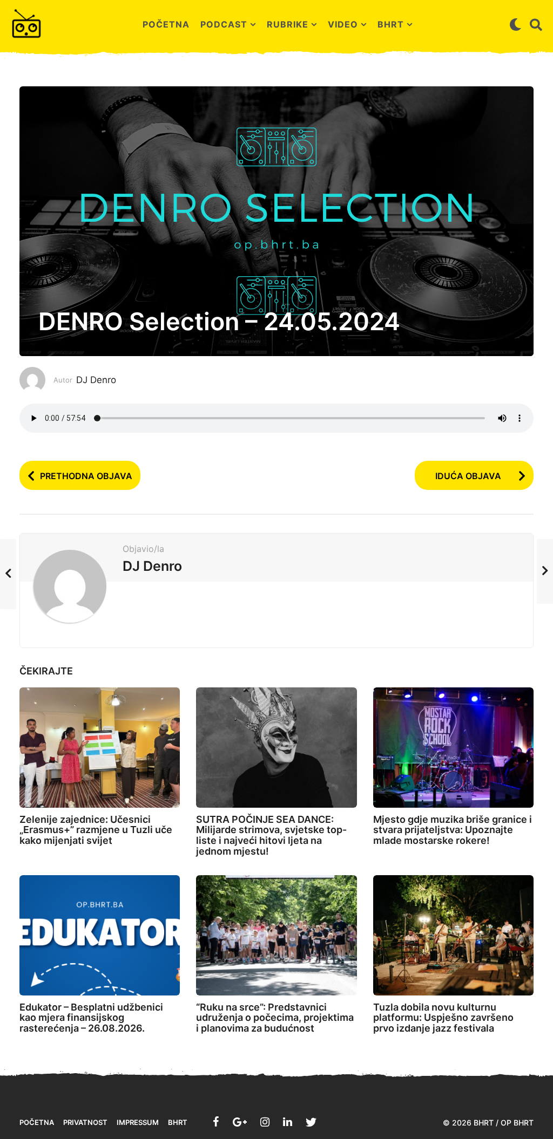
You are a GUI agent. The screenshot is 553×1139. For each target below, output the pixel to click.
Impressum (138, 1122)
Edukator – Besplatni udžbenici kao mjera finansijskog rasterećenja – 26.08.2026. (91, 1017)
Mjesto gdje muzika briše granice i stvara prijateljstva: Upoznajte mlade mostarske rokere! (452, 830)
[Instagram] (264, 1121)
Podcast (223, 24)
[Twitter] (311, 1121)
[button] (515, 24)
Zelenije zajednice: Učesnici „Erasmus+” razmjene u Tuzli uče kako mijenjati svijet (95, 830)
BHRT (390, 24)
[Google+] (240, 1121)
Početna (166, 24)
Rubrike (287, 24)
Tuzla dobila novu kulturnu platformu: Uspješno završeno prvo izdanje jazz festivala (443, 1017)
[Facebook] (216, 1121)
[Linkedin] (287, 1121)
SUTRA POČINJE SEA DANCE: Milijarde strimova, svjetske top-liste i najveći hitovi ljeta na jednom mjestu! (271, 835)
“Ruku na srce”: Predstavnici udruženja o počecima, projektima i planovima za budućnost (275, 1017)
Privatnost (85, 1122)
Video (343, 24)
